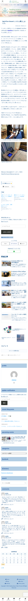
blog (8, 581)
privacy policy (21, 583)
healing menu (21, 579)
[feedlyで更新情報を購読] (14, 251)
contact (21, 581)
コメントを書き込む (14, 350)
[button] (22, 243)
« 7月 (2, 567)
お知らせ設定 (7, 232)
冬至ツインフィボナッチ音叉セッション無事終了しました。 (6, 196)
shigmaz (14, 380)
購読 (4, 403)
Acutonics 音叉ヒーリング (8, 237)
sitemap (8, 583)
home (7, 579)
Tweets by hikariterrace (7, 473)
